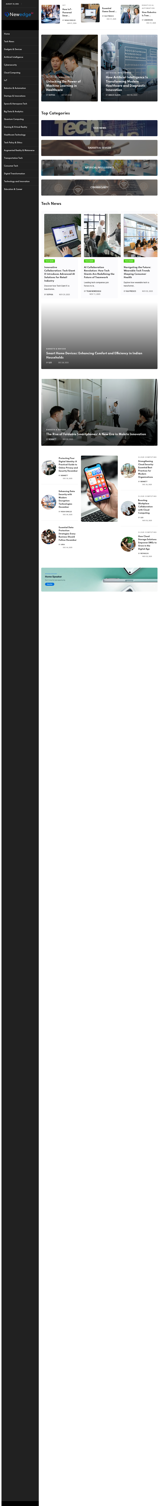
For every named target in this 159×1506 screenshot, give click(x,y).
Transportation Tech (13, 158)
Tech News (9, 42)
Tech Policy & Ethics (13, 143)
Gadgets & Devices (13, 49)
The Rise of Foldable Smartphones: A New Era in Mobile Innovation (96, 434)
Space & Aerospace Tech (15, 104)
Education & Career (13, 189)
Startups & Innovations (14, 96)
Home (7, 34)
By (69, 20)
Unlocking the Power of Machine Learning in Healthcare (63, 86)
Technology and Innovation (17, 182)
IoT (87, 3)
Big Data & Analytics (13, 112)
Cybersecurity (10, 65)
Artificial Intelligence (13, 57)
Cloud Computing (12, 73)
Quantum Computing (14, 119)
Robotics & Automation (15, 88)
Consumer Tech (11, 166)
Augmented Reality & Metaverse (19, 151)
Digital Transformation (14, 174)
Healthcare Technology (15, 135)
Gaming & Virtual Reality (15, 127)
